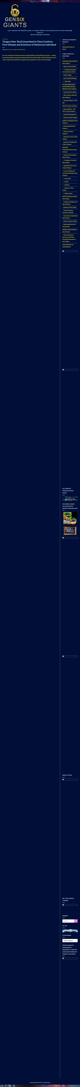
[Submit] (76, 921)
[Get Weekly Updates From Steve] (70, 498)
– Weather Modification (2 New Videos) (69, 143)
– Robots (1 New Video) (69, 207)
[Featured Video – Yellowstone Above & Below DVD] (70, 518)
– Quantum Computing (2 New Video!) (70, 217)
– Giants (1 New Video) (69, 66)
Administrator (21, 49)
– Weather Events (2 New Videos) (70, 138)
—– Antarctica (66, 178)
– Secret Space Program (69, 92)
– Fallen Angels (66, 75)
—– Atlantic (65, 185)
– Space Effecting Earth (69, 114)
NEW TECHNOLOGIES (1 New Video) (69, 198)
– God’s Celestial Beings (69, 78)
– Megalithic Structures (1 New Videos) (69, 167)
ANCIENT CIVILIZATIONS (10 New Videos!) (69, 150)
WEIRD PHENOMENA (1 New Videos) (69, 231)
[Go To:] (70, 930)
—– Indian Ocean (67, 193)
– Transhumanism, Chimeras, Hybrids (67, 211)
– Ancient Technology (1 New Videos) (69, 156)
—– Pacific (65, 182)
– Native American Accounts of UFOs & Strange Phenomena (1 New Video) (69, 238)
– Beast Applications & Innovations (69, 225)
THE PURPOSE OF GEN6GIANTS (67, 246)
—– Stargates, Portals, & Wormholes (69, 161)
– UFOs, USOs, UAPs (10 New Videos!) (69, 96)
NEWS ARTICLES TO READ (68, 48)
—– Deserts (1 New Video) (68, 189)
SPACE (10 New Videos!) (69, 106)
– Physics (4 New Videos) (69, 221)
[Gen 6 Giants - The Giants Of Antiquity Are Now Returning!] (28, 16)
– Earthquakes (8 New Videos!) (68, 127)
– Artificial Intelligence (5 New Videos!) (70, 203)
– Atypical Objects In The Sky (69, 102)
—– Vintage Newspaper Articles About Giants (69, 71)
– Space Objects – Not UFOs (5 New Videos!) (68, 110)
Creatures (5, 39)
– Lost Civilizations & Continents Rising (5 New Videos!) (69, 173)
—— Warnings (66, 81)
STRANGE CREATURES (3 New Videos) (70, 62)
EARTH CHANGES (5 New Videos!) (70, 122)
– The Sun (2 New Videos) (69, 117)
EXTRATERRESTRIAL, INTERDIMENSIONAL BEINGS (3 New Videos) (69, 87)
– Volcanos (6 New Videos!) (67, 132)
